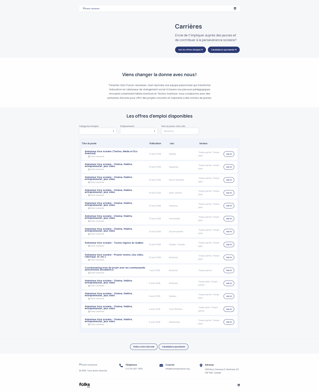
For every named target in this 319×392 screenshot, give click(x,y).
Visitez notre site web (143, 346)
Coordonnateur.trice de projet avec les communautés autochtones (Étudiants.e (115, 268)
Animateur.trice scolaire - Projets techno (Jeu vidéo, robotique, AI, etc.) (114, 255)
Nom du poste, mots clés (173, 126)
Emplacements (127, 126)
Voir (228, 154)
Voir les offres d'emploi (189, 49)
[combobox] (98, 131)
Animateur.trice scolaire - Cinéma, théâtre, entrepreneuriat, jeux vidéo (108, 165)
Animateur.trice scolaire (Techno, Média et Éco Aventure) (111, 152)
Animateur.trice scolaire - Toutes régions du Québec (114, 242)
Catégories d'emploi (88, 126)
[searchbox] (83, 132)
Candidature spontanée (173, 346)
